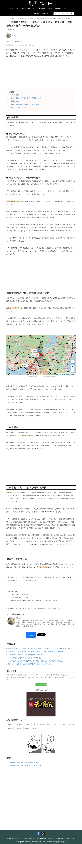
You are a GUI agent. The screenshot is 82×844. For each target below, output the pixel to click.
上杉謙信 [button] (18, 728)
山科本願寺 (15, 101)
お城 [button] (54, 724)
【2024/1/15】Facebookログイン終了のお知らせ (23, 765)
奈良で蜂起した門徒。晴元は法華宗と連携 (26, 98)
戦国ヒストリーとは (14, 838)
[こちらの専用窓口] (47, 677)
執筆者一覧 (60, 838)
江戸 (34, 8)
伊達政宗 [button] (26, 728)
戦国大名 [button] (19, 724)
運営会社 (51, 838)
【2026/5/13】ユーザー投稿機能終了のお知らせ (23, 762)
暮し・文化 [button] (62, 724)
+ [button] (72, 366)
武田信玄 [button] (10, 728)
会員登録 (36, 13)
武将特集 (57, 8)
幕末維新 (42, 8)
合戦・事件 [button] (16, 41)
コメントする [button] (41, 684)
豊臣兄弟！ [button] (11, 724)
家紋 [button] (48, 724)
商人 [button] (35, 724)
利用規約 (43, 838)
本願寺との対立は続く (19, 107)
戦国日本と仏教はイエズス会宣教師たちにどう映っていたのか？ (31, 664)
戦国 (29, 8)
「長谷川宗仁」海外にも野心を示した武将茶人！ (26, 658)
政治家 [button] (42, 724)
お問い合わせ (70, 838)
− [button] (72, 370)
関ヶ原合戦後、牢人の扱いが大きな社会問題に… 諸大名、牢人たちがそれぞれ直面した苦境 (42, 648)
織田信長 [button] (35, 728)
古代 (17, 8)
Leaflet (57, 374)
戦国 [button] (8, 41)
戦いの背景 (15, 95)
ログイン (45, 13)
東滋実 (14, 35)
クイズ (66, 8)
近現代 (50, 8)
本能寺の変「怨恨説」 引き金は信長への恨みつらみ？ (28, 655)
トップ (11, 8)
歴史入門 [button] (71, 724)
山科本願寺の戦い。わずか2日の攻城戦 (25, 104)
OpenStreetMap (65, 374)
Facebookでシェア (31, 634)
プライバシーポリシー (31, 838)
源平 (23, 8)
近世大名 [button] (28, 724)
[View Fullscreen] (72, 361)
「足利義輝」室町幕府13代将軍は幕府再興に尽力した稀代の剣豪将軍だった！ (36, 661)
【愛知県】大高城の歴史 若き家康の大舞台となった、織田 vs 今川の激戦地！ (36, 651)
